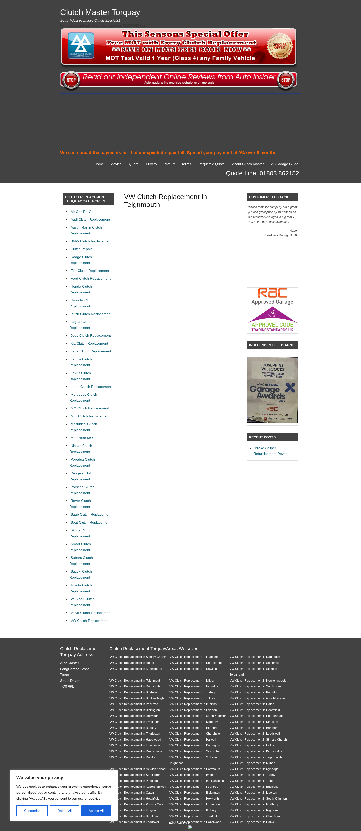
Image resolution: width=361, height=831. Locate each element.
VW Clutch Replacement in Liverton (193, 710)
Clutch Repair (81, 249)
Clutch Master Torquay (100, 12)
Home (99, 164)
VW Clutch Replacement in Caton (252, 704)
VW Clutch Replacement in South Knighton (198, 715)
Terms (186, 164)
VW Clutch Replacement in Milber (191, 680)
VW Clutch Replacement (90, 621)
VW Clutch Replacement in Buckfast (193, 704)
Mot (166, 164)
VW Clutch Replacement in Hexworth (134, 715)
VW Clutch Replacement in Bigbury (132, 727)
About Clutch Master (248, 164)
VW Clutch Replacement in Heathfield (255, 710)
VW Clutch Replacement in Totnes (192, 698)
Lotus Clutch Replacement (91, 387)
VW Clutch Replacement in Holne (131, 662)
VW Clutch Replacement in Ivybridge (193, 686)
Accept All (96, 811)
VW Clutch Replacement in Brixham (133, 692)
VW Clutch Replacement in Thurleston (134, 733)
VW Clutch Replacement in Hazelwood (135, 739)
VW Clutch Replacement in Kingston (254, 721)
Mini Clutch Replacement (90, 416)
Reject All (64, 811)
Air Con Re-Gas (83, 212)
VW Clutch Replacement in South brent (256, 686)
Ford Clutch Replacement (91, 278)
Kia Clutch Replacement (89, 343)
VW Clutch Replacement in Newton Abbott (258, 680)
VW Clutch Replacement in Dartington (255, 656)
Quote (134, 164)
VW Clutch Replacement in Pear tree (133, 704)
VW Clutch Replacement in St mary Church (138, 656)
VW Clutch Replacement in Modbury (193, 721)
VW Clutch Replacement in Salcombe (255, 662)
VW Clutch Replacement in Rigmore (193, 727)
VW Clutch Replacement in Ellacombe (194, 656)
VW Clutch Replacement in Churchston (195, 733)
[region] (64, 795)
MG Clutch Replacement (90, 408)
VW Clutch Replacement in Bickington (134, 710)
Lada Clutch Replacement (91, 351)
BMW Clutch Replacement (91, 241)
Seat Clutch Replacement (90, 522)
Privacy (151, 164)
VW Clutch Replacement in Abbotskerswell (258, 698)
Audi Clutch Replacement (90, 219)
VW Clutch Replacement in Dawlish (193, 668)
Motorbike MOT (83, 438)
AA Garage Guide (284, 164)
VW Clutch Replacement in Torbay (192, 692)
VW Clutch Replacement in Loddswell (255, 733)
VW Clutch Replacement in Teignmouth (135, 680)
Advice (116, 164)
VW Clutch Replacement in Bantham (254, 727)
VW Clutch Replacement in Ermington (134, 721)
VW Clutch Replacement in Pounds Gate (257, 715)
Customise (32, 811)
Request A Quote (211, 164)
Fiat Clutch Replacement (90, 271)
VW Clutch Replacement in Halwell (192, 739)
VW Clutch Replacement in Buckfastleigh (136, 698)
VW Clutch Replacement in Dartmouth (134, 686)
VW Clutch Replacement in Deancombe (195, 662)
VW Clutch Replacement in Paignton (254, 692)
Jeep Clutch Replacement (91, 335)
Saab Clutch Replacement (91, 514)
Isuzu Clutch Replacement (91, 314)
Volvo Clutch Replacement (91, 613)
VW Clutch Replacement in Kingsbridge (135, 668)
